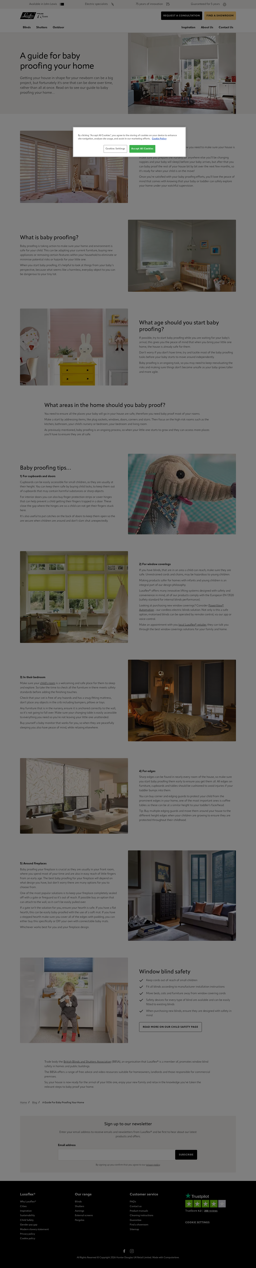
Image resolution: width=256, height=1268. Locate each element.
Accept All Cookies (142, 149)
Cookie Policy (159, 139)
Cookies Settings (115, 149)
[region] (129, 142)
